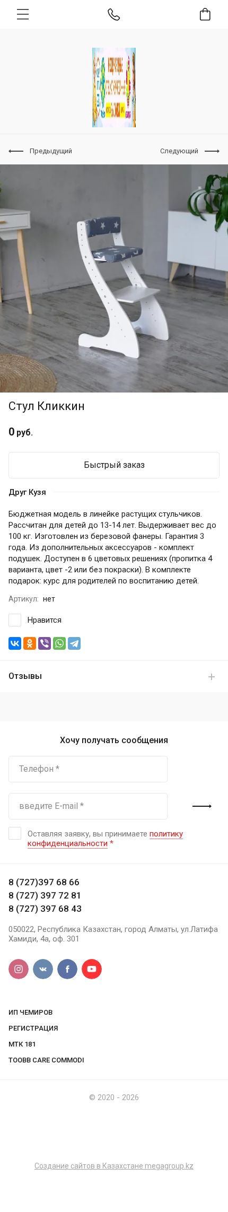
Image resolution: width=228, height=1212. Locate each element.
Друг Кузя (27, 492)
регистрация (33, 1028)
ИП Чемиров (30, 1012)
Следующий (179, 151)
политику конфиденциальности (105, 838)
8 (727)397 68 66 (44, 882)
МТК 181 (22, 1044)
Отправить (202, 806)
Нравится (45, 620)
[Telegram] (74, 643)
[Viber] (44, 643)
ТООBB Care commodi (46, 1060)
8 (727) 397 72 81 (45, 895)
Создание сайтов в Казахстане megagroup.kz (114, 1166)
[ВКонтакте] (14, 643)
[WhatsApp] (59, 643)
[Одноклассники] (29, 643)
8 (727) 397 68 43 (45, 908)
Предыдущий (51, 151)
